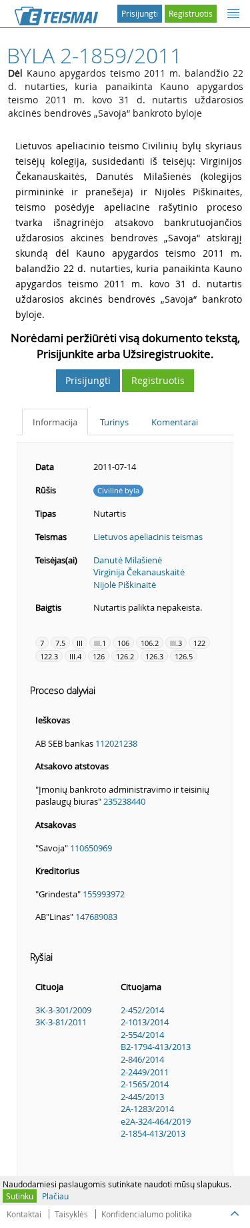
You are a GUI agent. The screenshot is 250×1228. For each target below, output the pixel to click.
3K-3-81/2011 (61, 1022)
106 (123, 643)
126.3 (154, 656)
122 (199, 643)
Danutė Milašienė (127, 560)
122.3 (49, 656)
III (80, 643)
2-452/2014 (142, 1010)
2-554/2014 (142, 1035)
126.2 (125, 656)
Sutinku (19, 1196)
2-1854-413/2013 (153, 1133)
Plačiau (55, 1196)
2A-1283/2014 (147, 1109)
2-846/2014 (142, 1059)
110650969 (91, 848)
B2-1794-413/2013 (156, 1047)
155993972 (104, 894)
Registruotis (191, 13)
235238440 (124, 801)
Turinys (114, 422)
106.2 (150, 643)
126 (99, 656)
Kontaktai (24, 1214)
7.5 (60, 643)
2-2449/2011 (145, 1072)
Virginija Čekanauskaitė (139, 572)
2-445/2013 (142, 1097)
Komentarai (174, 422)
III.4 (75, 656)
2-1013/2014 (145, 1022)
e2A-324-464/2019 (156, 1121)
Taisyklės (71, 1214)
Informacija (55, 422)
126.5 (184, 656)
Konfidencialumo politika (146, 1214)
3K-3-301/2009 (63, 1010)
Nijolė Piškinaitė (124, 585)
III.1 (100, 643)
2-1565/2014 (145, 1084)
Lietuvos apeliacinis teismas (148, 537)
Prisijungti (139, 13)
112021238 (116, 743)
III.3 (176, 643)
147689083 (96, 917)
